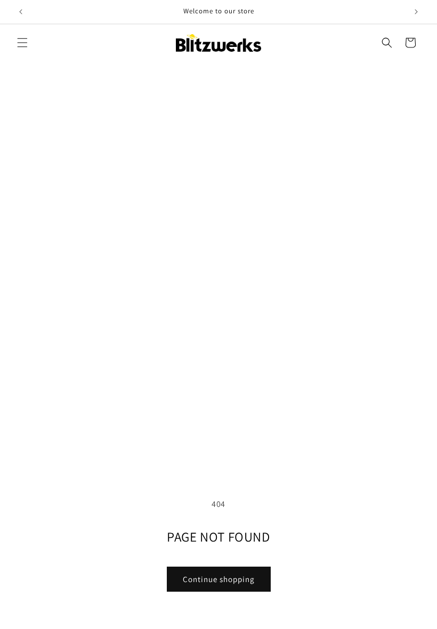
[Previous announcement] (21, 11)
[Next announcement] (416, 11)
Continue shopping (219, 579)
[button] (22, 42)
